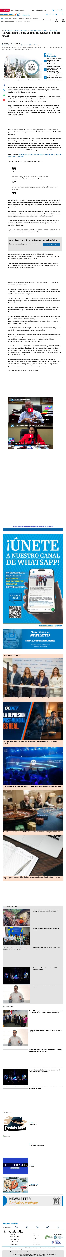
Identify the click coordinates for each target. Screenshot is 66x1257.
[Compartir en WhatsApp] (4, 95)
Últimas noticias (10, 907)
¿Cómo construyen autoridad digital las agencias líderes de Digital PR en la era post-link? (31, 878)
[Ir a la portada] (7, 15)
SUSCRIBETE (51, 244)
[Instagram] (47, 14)
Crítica (36, 1234)
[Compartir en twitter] (4, 90)
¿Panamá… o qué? (35, 1089)
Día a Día (36, 1236)
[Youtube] (56, 14)
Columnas (7, 1112)
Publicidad (14, 1242)
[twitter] (53, 14)
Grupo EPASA (14, 1244)
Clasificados (14, 1239)
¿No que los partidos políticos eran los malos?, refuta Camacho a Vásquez (45, 1050)
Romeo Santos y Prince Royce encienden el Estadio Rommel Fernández (44, 1071)
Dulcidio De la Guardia (12, 30)
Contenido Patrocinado (11, 655)
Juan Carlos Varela (36, 30)
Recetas (36, 1242)
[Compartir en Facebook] (4, 85)
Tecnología (19, 21)
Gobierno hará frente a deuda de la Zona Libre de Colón (54, 77)
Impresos (36, 1244)
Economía (21, 18)
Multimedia (27, 21)
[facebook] (26, 1227)
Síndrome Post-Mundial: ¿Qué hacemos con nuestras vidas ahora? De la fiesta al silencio (31, 742)
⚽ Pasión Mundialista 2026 (7, 21)
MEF (45, 30)
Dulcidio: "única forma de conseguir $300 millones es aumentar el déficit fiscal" (54, 61)
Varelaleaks (53, 30)
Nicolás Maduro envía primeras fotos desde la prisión (45, 1031)
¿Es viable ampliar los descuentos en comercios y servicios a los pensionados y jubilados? (46, 1012)
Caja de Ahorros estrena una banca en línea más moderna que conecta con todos (32, 786)
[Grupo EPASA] (56, 1243)
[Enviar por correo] (4, 100)
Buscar (12, 1234)
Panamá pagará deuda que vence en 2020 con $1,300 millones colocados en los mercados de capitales (54, 70)
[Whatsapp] (16, 1227)
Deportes (35, 18)
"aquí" (43, 1255)
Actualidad (8, 18)
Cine (34, 1240)
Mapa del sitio (15, 1237)
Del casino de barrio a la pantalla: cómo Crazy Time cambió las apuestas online (31, 832)
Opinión (15, 18)
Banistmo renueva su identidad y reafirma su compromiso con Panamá (28, 698)
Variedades (28, 18)
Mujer (35, 1238)
